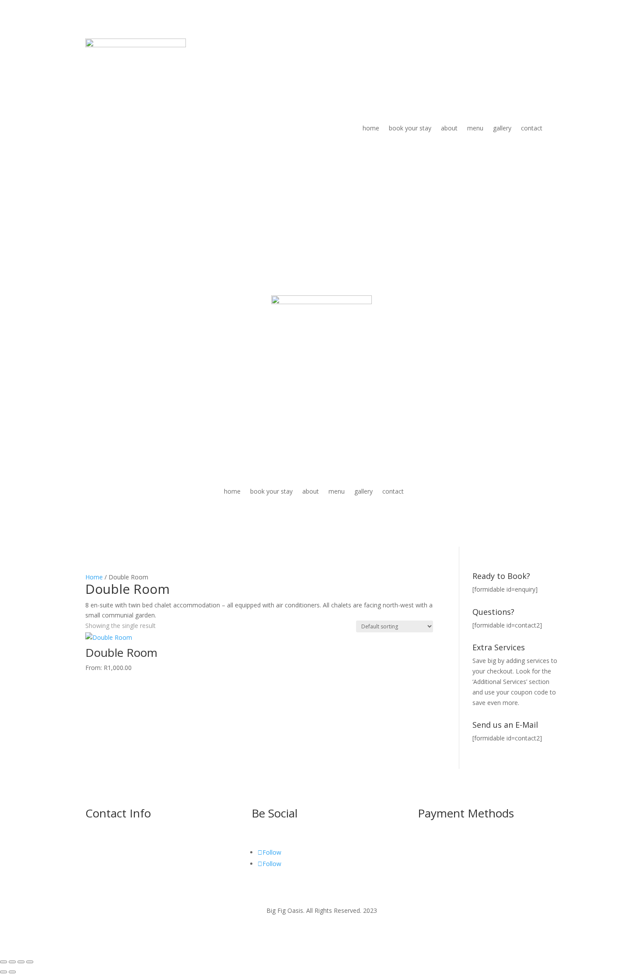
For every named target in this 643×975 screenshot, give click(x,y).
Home (94, 577)
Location (97, 872)
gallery (502, 128)
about (449, 128)
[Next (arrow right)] (12, 972)
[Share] (20, 962)
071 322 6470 (104, 862)
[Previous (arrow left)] (3, 972)
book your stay (410, 128)
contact (531, 128)
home (371, 128)
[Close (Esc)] (29, 962)
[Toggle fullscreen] (12, 962)
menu (475, 128)
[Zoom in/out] (3, 962)
